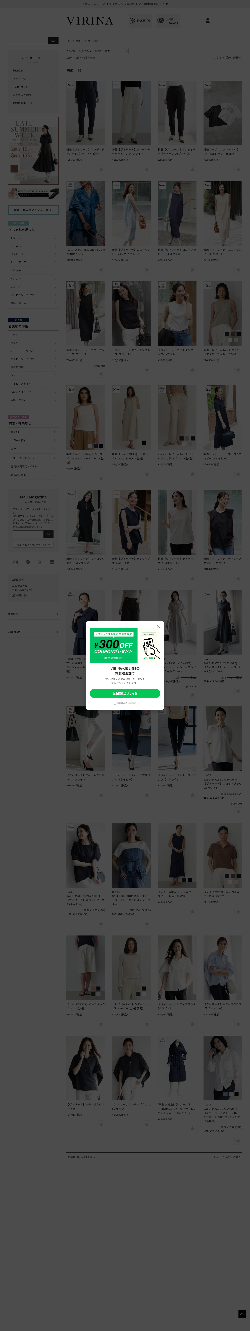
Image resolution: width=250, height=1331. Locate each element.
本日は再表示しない (126, 702)
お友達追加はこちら (125, 693)
